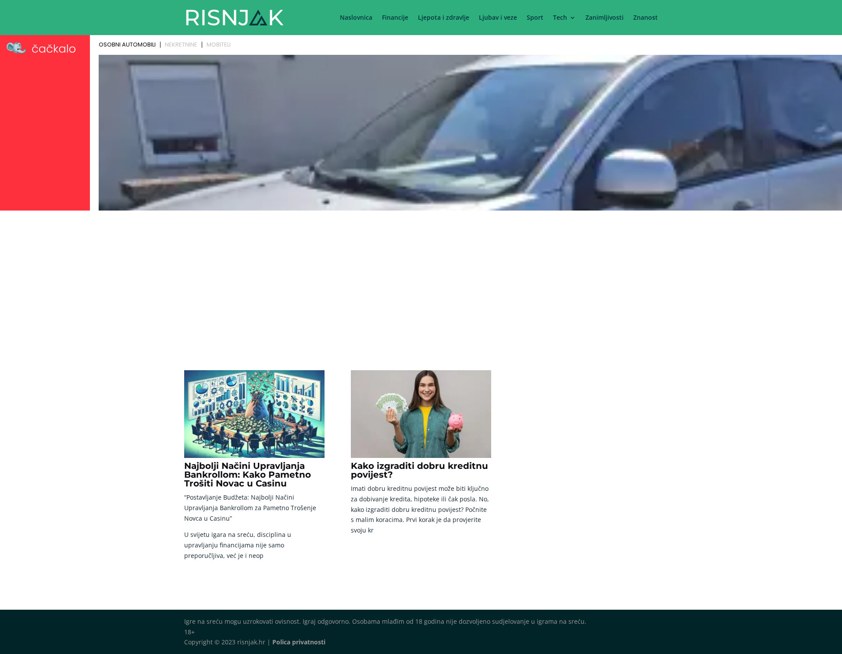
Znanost (645, 17)
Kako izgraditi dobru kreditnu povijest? (419, 470)
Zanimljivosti (604, 17)
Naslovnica (356, 17)
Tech (560, 17)
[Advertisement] (421, 279)
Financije (395, 17)
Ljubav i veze (498, 17)
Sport (535, 17)
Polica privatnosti (298, 642)
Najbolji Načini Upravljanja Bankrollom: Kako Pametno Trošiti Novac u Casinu (247, 475)
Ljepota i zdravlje (443, 17)
